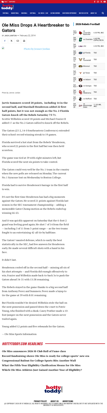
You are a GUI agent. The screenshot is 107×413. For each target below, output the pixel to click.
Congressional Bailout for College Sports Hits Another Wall (39, 360)
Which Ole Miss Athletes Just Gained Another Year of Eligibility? (42, 369)
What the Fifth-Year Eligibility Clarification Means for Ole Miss (41, 365)
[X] (11, 41)
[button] (103, 13)
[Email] (17, 41)
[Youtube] (105, 2)
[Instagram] (98, 2)
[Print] (24, 41)
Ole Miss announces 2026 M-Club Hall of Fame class (34, 351)
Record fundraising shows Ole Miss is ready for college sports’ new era (45, 356)
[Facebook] (95, 2)
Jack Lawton (10, 36)
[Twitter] (101, 2)
